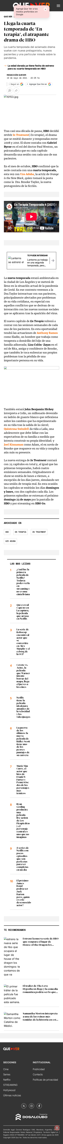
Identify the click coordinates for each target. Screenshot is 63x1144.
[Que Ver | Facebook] (39, 1105)
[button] (58, 6)
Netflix (6, 1079)
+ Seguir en (14, 84)
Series (6, 1074)
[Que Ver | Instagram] (31, 1105)
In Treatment (21, 135)
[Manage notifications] (57, 1127)
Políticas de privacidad (45, 1079)
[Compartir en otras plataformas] (16, 90)
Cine (6, 1069)
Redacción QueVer (16, 75)
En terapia (20, 532)
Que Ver (8, 17)
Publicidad (39, 1069)
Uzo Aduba (10, 541)
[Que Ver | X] (23, 1105)
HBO (7, 532)
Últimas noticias (12, 1095)
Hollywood (9, 1090)
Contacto (38, 1074)
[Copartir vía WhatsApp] (10, 90)
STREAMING (10, 1084)
